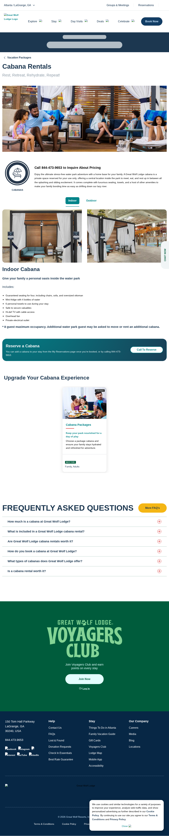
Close (125, 826)
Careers (133, 727)
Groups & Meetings (118, 5)
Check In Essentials (60, 753)
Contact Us (55, 727)
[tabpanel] (84, 272)
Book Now (151, 21)
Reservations (146, 5)
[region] (42, 235)
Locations (134, 746)
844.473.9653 (14, 740)
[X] (33, 748)
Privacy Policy (118, 819)
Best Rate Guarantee (61, 759)
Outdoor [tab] (91, 200)
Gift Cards (95, 740)
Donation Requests (60, 746)
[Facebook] (10, 748)
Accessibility (96, 765)
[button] (84, 522)
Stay (54, 21)
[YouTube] (22, 754)
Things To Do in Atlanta (102, 727)
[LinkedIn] (34, 754)
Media (132, 734)
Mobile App (95, 759)
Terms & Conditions (44, 824)
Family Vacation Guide (102, 734)
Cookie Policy (69, 824)
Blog (131, 740)
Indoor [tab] (72, 200)
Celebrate (124, 21)
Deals (100, 21)
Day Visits (77, 21)
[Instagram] (24, 748)
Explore (32, 21)
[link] (84, 429)
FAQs (52, 734)
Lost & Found (56, 740)
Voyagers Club (97, 746)
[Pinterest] (10, 754)
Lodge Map (95, 753)
